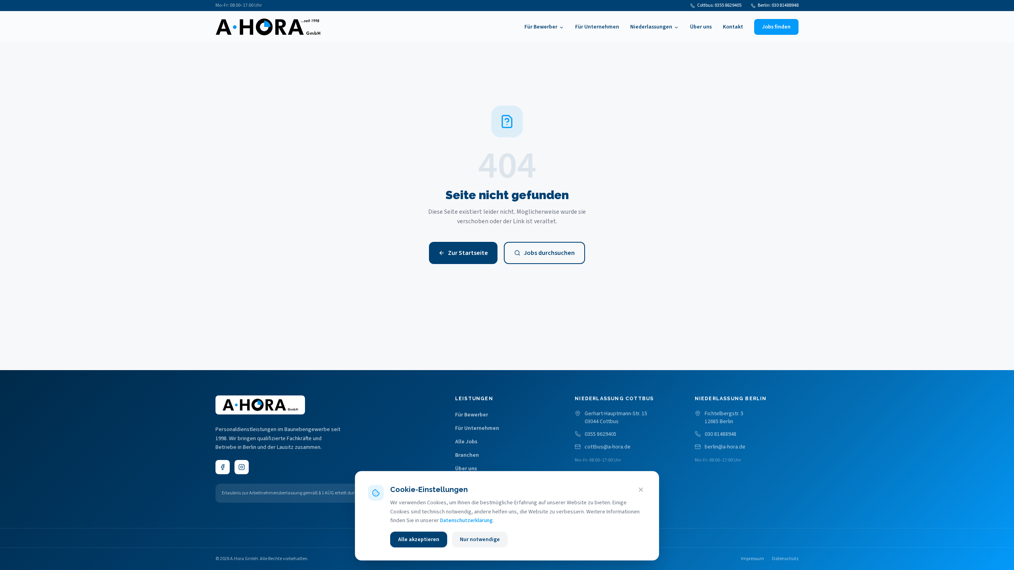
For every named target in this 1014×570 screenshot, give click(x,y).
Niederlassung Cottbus (614, 398)
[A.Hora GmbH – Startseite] (267, 27)
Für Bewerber (540, 27)
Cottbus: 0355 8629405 (719, 5)
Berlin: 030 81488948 (778, 5)
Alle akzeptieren (418, 539)
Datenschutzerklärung (466, 520)
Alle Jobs (466, 442)
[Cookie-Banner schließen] (641, 489)
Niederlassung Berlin (731, 398)
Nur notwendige (480, 539)
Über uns (701, 27)
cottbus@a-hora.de (608, 447)
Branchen (467, 455)
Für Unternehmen (597, 27)
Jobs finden (776, 27)
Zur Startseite (468, 253)
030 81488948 (720, 434)
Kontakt (733, 27)
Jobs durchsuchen (549, 253)
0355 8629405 (600, 434)
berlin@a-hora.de (725, 447)
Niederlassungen (651, 27)
